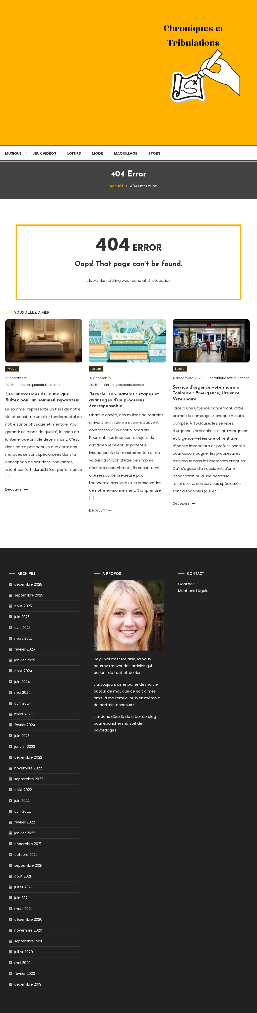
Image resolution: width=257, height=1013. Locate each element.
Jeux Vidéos (44, 153)
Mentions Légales (194, 590)
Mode (97, 153)
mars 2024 (23, 714)
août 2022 (23, 789)
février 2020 (24, 973)
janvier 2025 (24, 660)
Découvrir (14, 489)
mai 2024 (22, 692)
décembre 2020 (28, 919)
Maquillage (125, 153)
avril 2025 (22, 627)
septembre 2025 (28, 595)
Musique (13, 153)
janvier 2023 (24, 746)
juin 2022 (22, 800)
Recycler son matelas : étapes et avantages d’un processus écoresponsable (124, 400)
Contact (186, 583)
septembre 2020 (28, 941)
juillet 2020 (23, 951)
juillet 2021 (23, 887)
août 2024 (23, 670)
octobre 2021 (25, 854)
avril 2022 (22, 811)
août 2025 (23, 606)
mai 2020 (22, 962)
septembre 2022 (28, 778)
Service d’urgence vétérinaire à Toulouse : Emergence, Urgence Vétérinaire (206, 393)
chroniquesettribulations (40, 384)
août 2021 (22, 876)
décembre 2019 (27, 984)
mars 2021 (23, 908)
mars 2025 (23, 638)
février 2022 (24, 822)
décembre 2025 (28, 584)
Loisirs (74, 153)
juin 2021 (21, 897)
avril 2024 (22, 703)
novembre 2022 (28, 768)
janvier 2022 (24, 833)
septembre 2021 (28, 865)
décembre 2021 (27, 843)
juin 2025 (22, 616)
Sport (154, 153)
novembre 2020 (28, 930)
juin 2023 (22, 735)
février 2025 (24, 649)
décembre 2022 (28, 757)
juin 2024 (22, 681)
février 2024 (24, 724)
